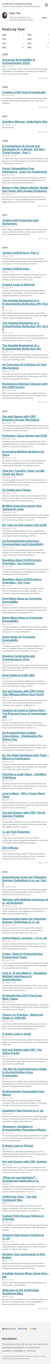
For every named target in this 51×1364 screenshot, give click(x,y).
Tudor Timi (15, 13)
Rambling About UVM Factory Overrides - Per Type (22, 581)
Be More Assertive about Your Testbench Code (22, 507)
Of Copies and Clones (16, 490)
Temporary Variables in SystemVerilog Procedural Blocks (24, 1128)
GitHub (23, 1329)
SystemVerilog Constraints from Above (23, 1093)
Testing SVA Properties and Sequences (20, 222)
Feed (34, 1329)
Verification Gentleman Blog (21, 4)
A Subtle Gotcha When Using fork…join (25, 1275)
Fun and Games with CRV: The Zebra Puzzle (22, 1051)
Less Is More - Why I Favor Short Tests (23, 795)
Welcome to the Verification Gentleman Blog (20, 1291)
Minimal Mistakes (23, 1359)
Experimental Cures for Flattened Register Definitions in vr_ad (24, 920)
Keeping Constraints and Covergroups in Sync (18, 657)
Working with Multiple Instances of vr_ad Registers (25, 901)
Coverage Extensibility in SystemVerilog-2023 (18, 61)
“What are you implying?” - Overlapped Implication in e (20, 1179)
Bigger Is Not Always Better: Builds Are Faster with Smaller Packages (25, 189)
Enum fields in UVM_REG (18, 675)
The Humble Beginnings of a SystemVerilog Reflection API (21, 347)
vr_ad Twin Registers (16, 831)
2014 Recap (10, 847)
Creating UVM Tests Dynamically (24, 92)
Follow (44, 18)
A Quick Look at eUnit (16, 1033)
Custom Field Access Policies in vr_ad (23, 1236)
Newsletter (10, 1329)
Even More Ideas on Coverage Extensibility (22, 600)
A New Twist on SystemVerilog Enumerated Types (22, 955)
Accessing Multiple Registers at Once (23, 453)
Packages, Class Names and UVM (24, 435)
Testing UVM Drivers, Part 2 (20, 252)
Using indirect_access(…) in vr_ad (24, 938)
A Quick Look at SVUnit (17, 1145)
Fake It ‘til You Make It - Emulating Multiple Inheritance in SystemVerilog (24, 976)
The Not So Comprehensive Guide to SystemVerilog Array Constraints (24, 1072)
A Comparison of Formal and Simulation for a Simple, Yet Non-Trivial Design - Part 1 (23, 149)
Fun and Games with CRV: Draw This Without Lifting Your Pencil (23, 692)
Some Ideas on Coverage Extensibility (18, 638)
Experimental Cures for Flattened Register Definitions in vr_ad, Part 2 (24, 880)
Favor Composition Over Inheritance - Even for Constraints (24, 170)
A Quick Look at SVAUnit (18, 284)
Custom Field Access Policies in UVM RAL (23, 1217)
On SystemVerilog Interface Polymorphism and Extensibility (23, 542)
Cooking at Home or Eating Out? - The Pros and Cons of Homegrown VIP (24, 713)
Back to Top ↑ (44, 78)
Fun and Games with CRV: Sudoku (24, 1161)
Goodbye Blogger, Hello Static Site (25, 121)
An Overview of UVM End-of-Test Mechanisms (24, 366)
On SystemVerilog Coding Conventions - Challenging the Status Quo (22, 736)
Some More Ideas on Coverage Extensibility (22, 619)
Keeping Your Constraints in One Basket (23, 1256)
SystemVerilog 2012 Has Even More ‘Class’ (22, 997)
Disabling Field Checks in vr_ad (23, 1110)
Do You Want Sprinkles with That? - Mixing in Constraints (25, 757)
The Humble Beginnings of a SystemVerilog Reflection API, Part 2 (25, 326)
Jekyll (13, 1359)
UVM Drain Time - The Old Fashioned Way (19, 1198)
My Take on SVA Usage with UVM (24, 525)
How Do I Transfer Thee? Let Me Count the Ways (23, 472)
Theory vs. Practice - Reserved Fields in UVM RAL (22, 1016)
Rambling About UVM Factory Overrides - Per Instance (22, 561)
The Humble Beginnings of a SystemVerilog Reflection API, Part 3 (25, 304)
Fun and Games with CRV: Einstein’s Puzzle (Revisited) (20, 418)
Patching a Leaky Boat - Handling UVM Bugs (24, 776)
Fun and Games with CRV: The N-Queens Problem (24, 814)
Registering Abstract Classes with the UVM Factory (24, 385)
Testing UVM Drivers (16, 268)
